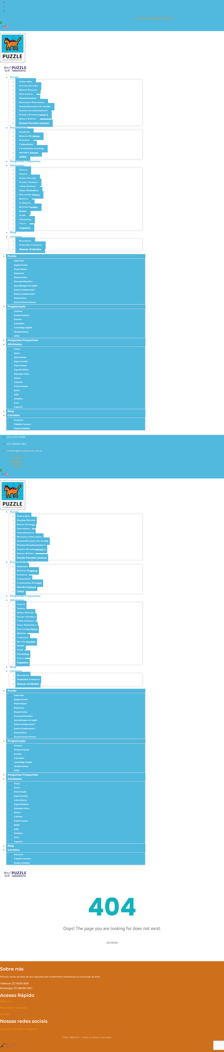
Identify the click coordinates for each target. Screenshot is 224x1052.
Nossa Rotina (27, 119)
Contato (5, 1014)
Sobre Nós (25, 81)
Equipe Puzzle (28, 86)
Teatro (23, 174)
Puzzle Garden (28, 207)
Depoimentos (27, 98)
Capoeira (24, 228)
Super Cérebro (28, 182)
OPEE (23, 157)
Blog (13, 232)
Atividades (17, 165)
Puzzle (14, 77)
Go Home (112, 942)
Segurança (26, 94)
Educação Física (29, 194)
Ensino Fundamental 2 (33, 114)
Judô (22, 215)
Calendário (26, 144)
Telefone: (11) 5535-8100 (14, 983)
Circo (22, 223)
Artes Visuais (27, 178)
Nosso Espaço (28, 90)
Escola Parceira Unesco (34, 123)
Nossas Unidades (30, 249)
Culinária (25, 203)
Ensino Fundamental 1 (33, 110)
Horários (24, 132)
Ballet (23, 211)
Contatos (16, 236)
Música (23, 199)
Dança (23, 170)
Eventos (24, 140)
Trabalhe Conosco (30, 245)
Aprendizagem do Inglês (35, 106)
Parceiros (25, 241)
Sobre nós (6, 1001)
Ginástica (25, 219)
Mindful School (28, 152)
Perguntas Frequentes (25, 161)
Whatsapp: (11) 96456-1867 (16, 988)
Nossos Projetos (29, 136)
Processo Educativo (31, 102)
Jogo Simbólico (29, 190)
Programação (19, 127)
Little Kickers (27, 186)
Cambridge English (31, 148)
